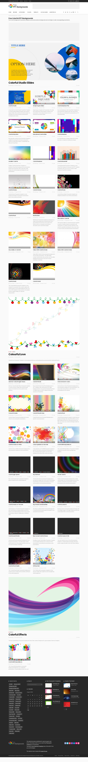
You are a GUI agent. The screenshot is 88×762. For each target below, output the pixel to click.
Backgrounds (12, 686)
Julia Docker (61, 446)
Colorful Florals (61, 190)
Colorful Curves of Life (63, 536)
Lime (39, 410)
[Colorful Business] (68, 126)
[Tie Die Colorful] (68, 464)
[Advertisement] (56, 6)
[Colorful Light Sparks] (19, 464)
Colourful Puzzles (13, 413)
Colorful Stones (13, 190)
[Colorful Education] (19, 126)
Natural (11, 712)
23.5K (29, 383)
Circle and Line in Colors (64, 381)
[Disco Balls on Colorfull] (19, 240)
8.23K (29, 283)
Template (36, 12)
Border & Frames (13, 410)
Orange (24, 158)
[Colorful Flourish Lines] (44, 403)
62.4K (78, 357)
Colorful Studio (12, 106)
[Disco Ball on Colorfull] (68, 208)
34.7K (54, 251)
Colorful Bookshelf (62, 161)
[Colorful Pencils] (44, 372)
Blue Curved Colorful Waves (40, 536)
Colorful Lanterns (62, 504)
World (17, 731)
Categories (22, 12)
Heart (11, 705)
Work (11, 731)
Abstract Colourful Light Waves (17, 381)
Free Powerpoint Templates (37, 746)
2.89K (54, 163)
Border (11, 692)
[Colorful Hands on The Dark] (19, 494)
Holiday (17, 705)
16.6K (78, 220)
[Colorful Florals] (68, 181)
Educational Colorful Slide (39, 134)
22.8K (78, 107)
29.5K (54, 383)
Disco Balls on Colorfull (14, 250)
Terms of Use (66, 755)
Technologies (21, 103)
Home (10, 12)
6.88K (29, 476)
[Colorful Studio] (19, 97)
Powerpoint (12, 718)
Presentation (12, 720)
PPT (20, 718)
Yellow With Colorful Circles (40, 250)
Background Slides (13, 688)
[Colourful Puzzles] (19, 403)
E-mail (30, 1)
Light (11, 707)
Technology (19, 726)
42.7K (29, 538)
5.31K (78, 251)
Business (19, 692)
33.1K (54, 107)
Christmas (12, 694)
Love (10, 351)
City (18, 694)
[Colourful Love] (44, 323)
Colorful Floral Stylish (14, 566)
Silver (24, 659)
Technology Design (74, 696)
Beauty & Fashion (65, 187)
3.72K (54, 283)
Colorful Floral (12, 215)
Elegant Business (74, 683)
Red (72, 379)
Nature (11, 278)
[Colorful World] (19, 271)
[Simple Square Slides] (44, 97)
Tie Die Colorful (61, 474)
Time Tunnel (73, 689)
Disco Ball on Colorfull (63, 218)
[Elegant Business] (67, 685)
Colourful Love (17, 354)
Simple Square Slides (38, 106)
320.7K (78, 415)
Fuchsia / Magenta (74, 131)
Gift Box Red (36, 566)
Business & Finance (67, 102)
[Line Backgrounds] (48, 685)
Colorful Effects (18, 634)
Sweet (11, 726)
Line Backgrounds (56, 683)
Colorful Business (62, 134)
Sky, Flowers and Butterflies (40, 504)
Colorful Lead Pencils (14, 536)
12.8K (54, 568)
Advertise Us (53, 12)
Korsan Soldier (61, 220)
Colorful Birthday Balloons (64, 444)
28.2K (78, 163)
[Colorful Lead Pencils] (19, 526)
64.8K (29, 664)
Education (12, 131)
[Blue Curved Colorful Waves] (44, 526)
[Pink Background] (48, 691)
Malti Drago (12, 85)
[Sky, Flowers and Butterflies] (44, 494)
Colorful (11, 697)
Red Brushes (36, 215)
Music (17, 709)
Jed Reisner (12, 357)
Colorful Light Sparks (14, 474)
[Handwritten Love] (67, 704)
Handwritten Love (74, 702)
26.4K (54, 538)
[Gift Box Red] (44, 556)
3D (10, 684)
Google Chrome (43, 751)
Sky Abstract (36, 474)
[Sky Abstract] (44, 464)
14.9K (54, 506)
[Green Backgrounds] (48, 703)
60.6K (78, 446)
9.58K (78, 538)
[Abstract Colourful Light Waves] (19, 372)
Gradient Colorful (13, 161)
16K (29, 107)
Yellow (27, 103)
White (14, 351)
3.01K (78, 85)
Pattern (36, 247)
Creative (18, 697)
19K (29, 568)
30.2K (78, 136)
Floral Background (56, 695)
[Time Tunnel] (67, 691)
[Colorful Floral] (19, 207)
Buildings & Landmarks (20, 187)
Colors (29, 12)
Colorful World (12, 281)
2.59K (29, 217)
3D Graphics (37, 103)
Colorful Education (13, 134)
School (17, 131)
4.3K (29, 251)
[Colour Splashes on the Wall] (44, 434)
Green (20, 158)
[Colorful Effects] (44, 604)
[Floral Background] (48, 697)
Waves (19, 729)
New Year (12, 714)
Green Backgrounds (56, 701)
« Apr (28, 709)
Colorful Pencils (37, 381)
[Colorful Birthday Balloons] (68, 434)
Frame (11, 703)
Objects (75, 158)
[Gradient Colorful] (19, 153)
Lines (17, 707)
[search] (77, 12)
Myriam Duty (36, 383)
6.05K (78, 506)
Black (16, 379)
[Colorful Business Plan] (68, 97)
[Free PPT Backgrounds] (16, 743)
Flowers (60, 410)
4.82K (54, 136)
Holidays (46, 563)
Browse (21, 1)
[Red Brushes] (44, 207)
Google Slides (44, 12)
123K (29, 415)
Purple (20, 720)
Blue (16, 103)
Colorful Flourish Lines (38, 413)
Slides (11, 724)
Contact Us (72, 755)
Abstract (12, 103)
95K (29, 446)
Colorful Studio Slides (21, 83)
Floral (18, 699)
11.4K (54, 415)
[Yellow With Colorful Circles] (44, 240)
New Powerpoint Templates (53, 681)
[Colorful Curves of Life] (68, 526)
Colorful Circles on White (15, 444)
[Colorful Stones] (19, 181)
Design (11, 699)
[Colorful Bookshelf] (68, 153)
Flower (11, 701)
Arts (60, 187)
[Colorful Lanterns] (68, 494)
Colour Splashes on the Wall (40, 444)
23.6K (78, 383)
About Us (26, 1)
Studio (17, 724)
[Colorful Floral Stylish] (19, 556)
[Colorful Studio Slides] (44, 61)
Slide (16, 722)
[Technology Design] (67, 698)
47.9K (78, 637)
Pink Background (56, 689)
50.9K (54, 446)
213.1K (29, 136)
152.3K (29, 163)
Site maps (77, 755)
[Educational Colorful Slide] (44, 126)
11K (54, 217)
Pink (18, 716)
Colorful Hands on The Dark (16, 504)
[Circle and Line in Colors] (68, 372)
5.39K (78, 476)
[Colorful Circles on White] (19, 434)
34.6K (54, 476)
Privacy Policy (60, 755)
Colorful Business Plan (63, 106)
